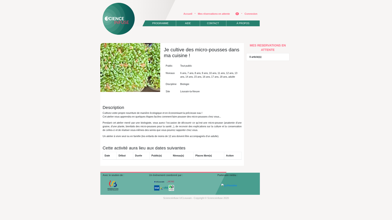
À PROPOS (243, 23)
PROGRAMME (160, 23)
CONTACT (213, 23)
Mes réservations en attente (218, 14)
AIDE (188, 23)
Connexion (251, 14)
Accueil (189, 13)
